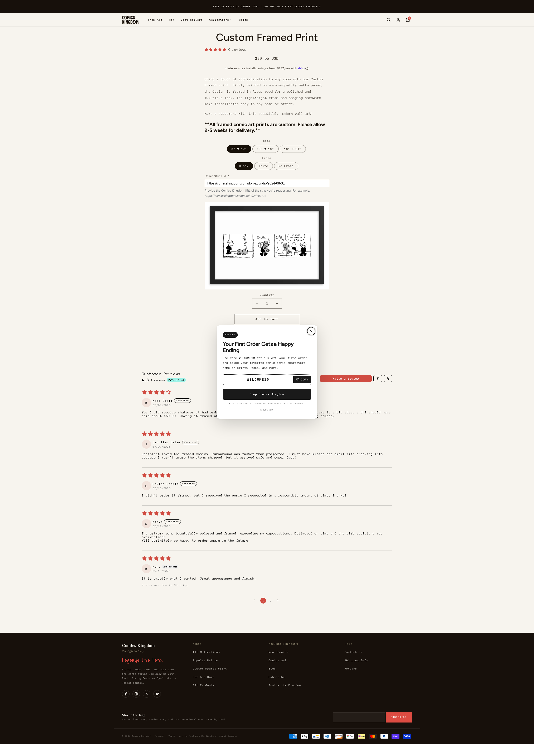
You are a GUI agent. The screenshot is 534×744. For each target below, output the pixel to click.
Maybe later (267, 409)
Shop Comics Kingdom (267, 394)
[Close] (311, 331)
